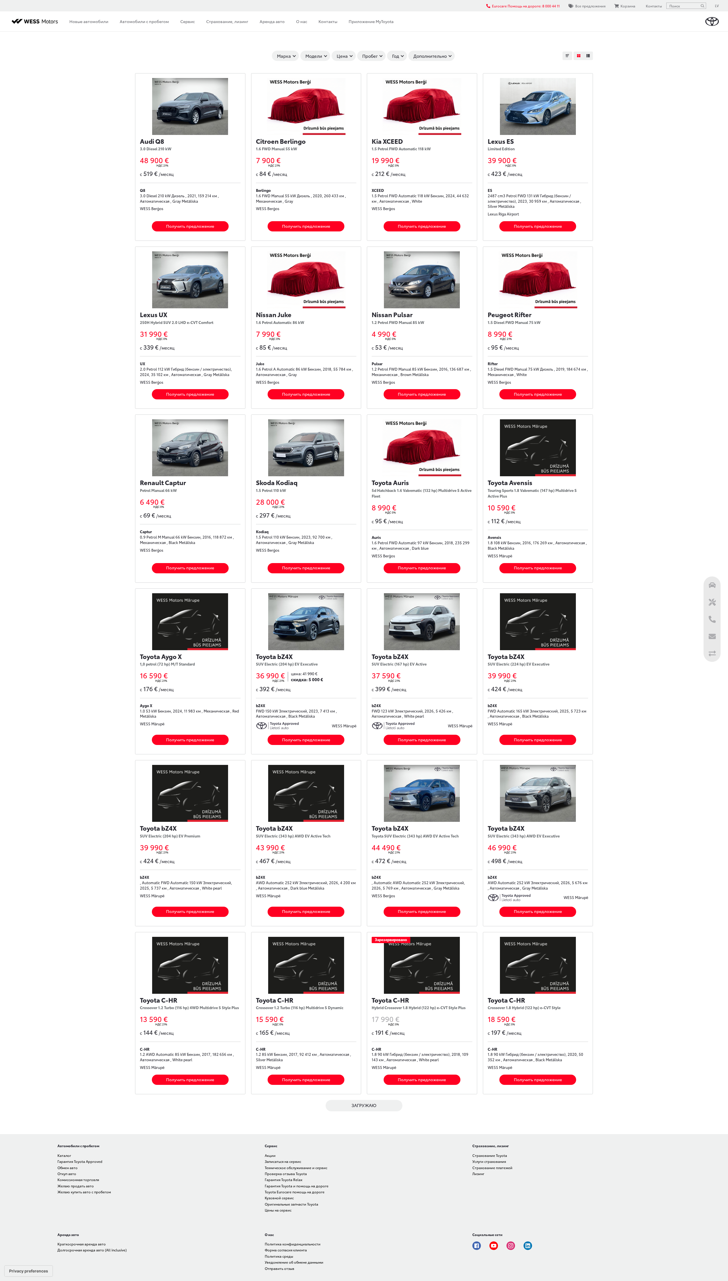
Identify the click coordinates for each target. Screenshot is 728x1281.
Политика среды (279, 1256)
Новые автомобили (88, 21)
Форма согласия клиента (286, 1249)
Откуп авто (66, 1173)
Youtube (493, 1245)
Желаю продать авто (75, 1185)
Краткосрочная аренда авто (81, 1243)
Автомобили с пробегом (144, 21)
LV (717, 5)
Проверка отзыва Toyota (286, 1173)
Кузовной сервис (279, 1197)
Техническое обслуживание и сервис (296, 1167)
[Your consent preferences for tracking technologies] (29, 1271)
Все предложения (590, 5)
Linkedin (528, 1245)
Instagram (510, 1245)
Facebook (476, 1245)
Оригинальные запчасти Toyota (291, 1204)
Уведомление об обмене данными (294, 1262)
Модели (313, 56)
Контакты (327, 21)
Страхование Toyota (489, 1155)
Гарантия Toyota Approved (79, 1161)
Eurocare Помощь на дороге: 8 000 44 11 (526, 5)
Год (395, 56)
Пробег (370, 56)
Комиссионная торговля (78, 1179)
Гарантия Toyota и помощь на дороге (296, 1185)
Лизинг (478, 1173)
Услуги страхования (489, 1161)
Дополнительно (430, 56)
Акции (270, 1155)
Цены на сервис (278, 1210)
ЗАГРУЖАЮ (364, 1105)
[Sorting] (567, 56)
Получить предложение (190, 226)
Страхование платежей (492, 1167)
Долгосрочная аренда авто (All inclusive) (92, 1249)
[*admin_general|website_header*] (712, 21)
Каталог (64, 1155)
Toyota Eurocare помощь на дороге (294, 1191)
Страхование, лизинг (227, 21)
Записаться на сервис (283, 1161)
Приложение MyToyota (371, 21)
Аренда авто (272, 21)
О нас (301, 21)
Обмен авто (67, 1167)
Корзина (628, 5)
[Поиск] (702, 6)
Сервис (187, 21)
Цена (342, 56)
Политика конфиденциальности (292, 1243)
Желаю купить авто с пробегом (84, 1191)
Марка (284, 56)
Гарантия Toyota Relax (283, 1179)
